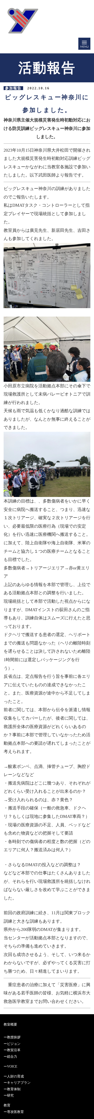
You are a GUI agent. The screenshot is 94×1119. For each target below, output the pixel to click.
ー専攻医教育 (14, 1112)
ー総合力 (10, 1056)
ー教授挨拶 (12, 1037)
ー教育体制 (12, 1089)
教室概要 (10, 1024)
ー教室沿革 (12, 1050)
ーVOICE (10, 1066)
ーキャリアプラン (17, 1082)
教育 (7, 1105)
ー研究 (9, 1095)
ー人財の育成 (14, 1076)
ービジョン (12, 1044)
